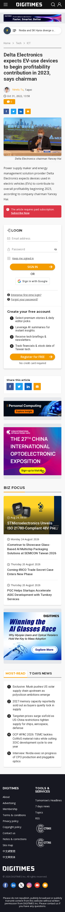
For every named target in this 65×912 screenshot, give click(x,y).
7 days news (42, 806)
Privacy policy (10, 821)
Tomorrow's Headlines (48, 800)
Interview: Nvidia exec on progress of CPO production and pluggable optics (35, 757)
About (6, 797)
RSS (37, 818)
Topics (39, 812)
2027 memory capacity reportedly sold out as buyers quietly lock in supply (34, 705)
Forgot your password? (24, 299)
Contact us (9, 833)
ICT (29, 43)
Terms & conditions (14, 815)
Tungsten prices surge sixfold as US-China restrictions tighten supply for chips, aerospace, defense (33, 722)
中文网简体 (9, 857)
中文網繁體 (9, 851)
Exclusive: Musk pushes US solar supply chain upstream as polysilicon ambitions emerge (34, 690)
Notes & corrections (15, 839)
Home (7, 43)
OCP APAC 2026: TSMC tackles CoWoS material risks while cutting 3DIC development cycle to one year (35, 740)
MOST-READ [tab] (15, 673)
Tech (18, 43)
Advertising (9, 803)
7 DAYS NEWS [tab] (40, 673)
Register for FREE (33, 357)
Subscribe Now (20, 213)
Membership (10, 809)
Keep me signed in (23, 258)
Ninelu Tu (17, 89)
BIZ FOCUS (14, 488)
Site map (8, 845)
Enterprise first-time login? (26, 295)
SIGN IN (32, 267)
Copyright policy (12, 827)
